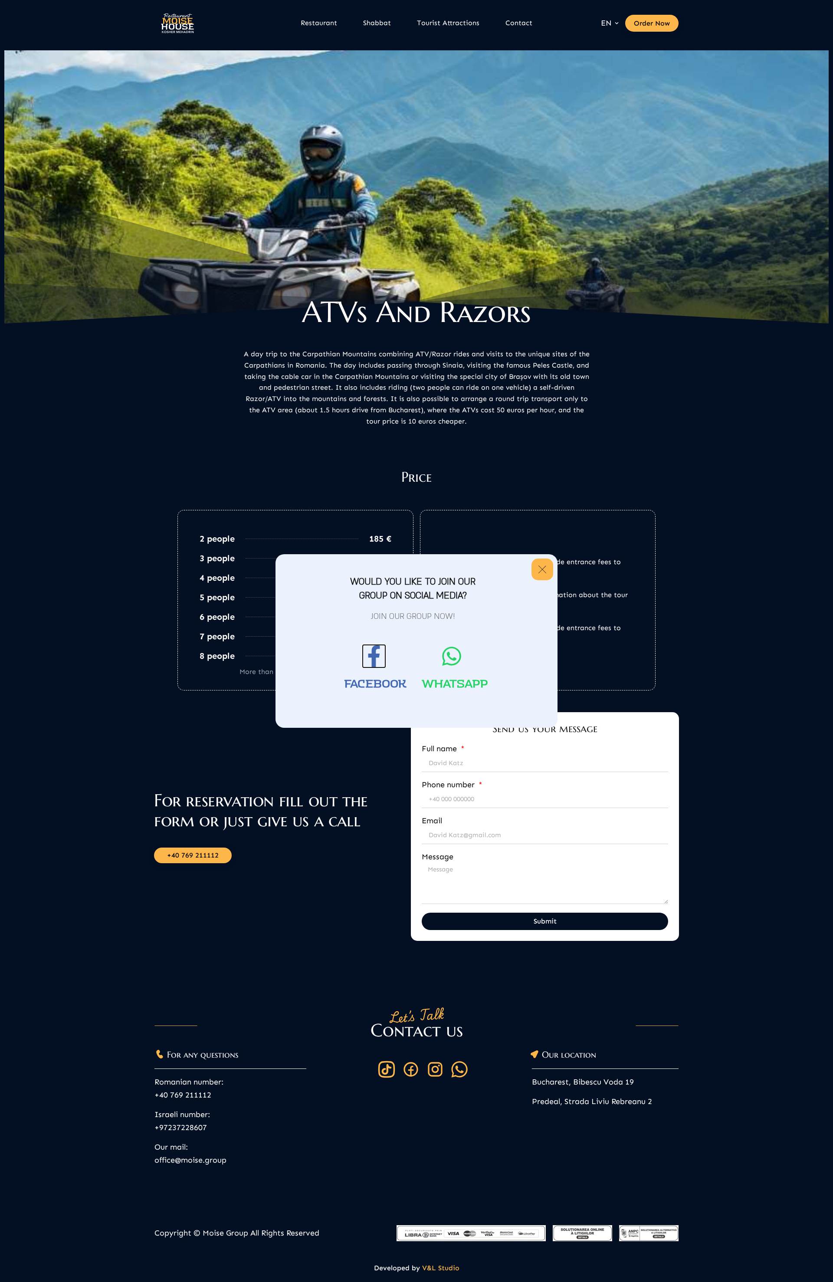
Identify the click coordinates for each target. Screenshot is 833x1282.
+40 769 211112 (182, 1095)
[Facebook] (374, 656)
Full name (440, 749)
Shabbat (377, 23)
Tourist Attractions (448, 23)
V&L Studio (440, 1268)
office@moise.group (190, 1160)
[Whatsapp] (451, 656)
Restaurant (319, 23)
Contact (518, 23)
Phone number (449, 785)
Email (432, 821)
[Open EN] (617, 23)
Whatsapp (455, 683)
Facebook (375, 683)
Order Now (652, 23)
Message (437, 857)
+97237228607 (180, 1127)
